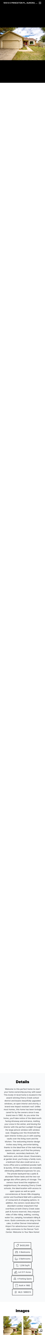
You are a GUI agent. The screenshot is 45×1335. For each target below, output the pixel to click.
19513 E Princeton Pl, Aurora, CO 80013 (20, 3)
